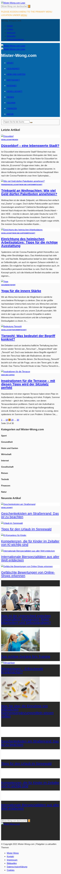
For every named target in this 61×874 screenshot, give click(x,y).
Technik (11, 103)
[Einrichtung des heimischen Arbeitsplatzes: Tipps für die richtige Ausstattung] (22, 229)
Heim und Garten (16, 74)
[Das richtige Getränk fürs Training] (20, 650)
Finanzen (12, 108)
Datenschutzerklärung (15, 40)
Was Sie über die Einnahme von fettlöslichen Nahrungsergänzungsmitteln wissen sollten (27, 711)
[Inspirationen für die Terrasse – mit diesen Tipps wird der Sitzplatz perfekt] (15, 371)
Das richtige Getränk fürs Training (25, 656)
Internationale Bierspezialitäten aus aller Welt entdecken (30, 558)
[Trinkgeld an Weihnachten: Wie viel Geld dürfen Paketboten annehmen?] (23, 181)
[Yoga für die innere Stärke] (4, 281)
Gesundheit (13, 68)
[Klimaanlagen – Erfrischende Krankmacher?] (8, 662)
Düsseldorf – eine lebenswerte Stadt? (30, 146)
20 (12, 420)
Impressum (11, 33)
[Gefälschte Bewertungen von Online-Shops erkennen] (27, 566)
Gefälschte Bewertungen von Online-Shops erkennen (28, 574)
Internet (12, 85)
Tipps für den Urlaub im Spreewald (26, 529)
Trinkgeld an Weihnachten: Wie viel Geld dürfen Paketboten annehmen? (29, 192)
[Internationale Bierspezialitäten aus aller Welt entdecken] (28, 551)
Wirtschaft (13, 80)
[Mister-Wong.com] (13, 3)
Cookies (10, 29)
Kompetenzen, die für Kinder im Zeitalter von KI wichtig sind (30, 543)
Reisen (10, 97)
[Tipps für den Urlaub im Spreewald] (12, 523)
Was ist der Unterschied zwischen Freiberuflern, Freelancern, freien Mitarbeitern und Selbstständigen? (26, 619)
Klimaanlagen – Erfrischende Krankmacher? (22, 670)
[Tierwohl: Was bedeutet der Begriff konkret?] (11, 326)
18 (7, 420)
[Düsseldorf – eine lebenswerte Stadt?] (7, 136)
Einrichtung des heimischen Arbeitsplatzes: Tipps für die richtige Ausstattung (29, 242)
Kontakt (10, 26)
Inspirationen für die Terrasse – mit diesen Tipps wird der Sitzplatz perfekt (28, 384)
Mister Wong (13, 853)
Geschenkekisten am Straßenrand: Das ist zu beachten (30, 515)
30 (18, 420)
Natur (10, 114)
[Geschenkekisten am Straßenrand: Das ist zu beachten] (18, 504)
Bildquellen (11, 36)
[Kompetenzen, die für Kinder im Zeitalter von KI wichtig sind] (13, 535)
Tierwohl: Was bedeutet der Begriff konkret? (28, 337)
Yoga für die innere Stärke (21, 291)
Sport (10, 63)
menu (24, 15)
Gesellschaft (14, 91)
